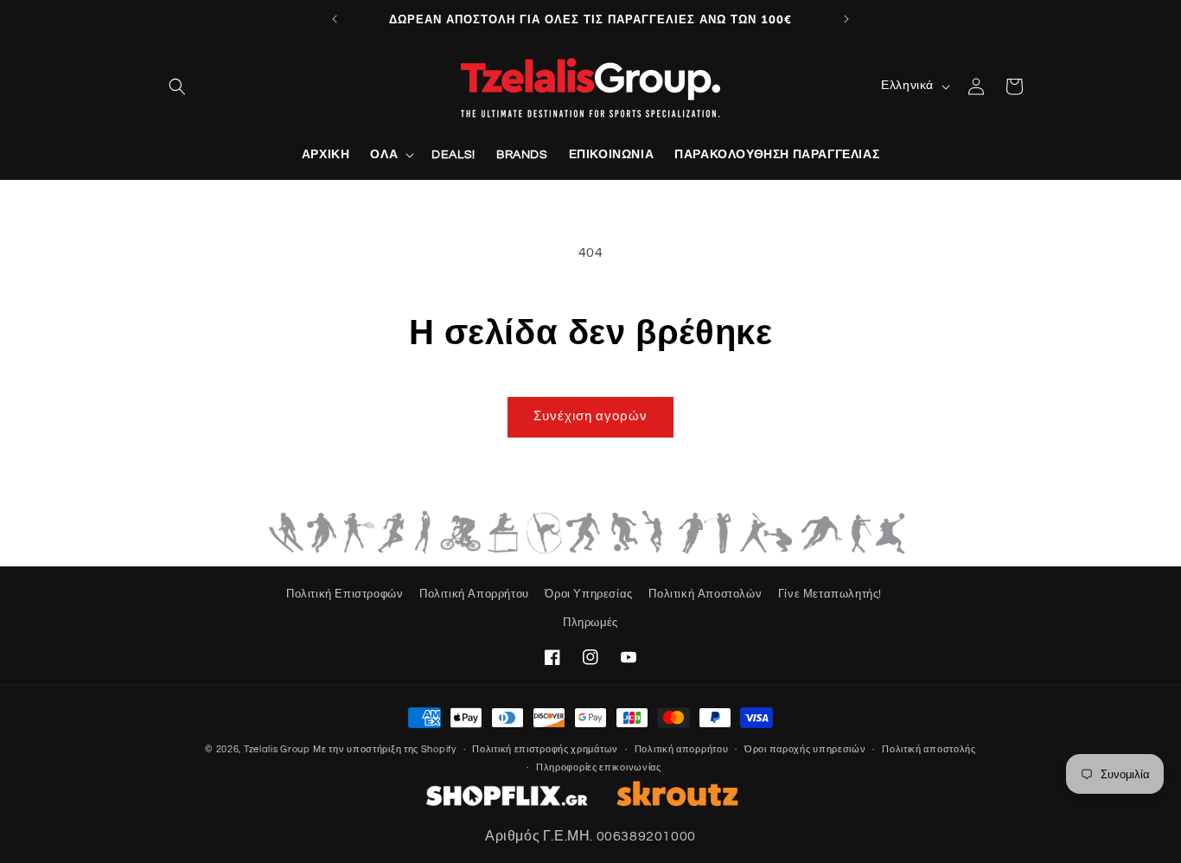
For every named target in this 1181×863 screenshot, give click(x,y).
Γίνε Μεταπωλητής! (830, 594)
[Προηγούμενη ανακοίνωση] (335, 19)
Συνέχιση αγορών (590, 416)
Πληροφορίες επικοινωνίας (598, 766)
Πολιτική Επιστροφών (344, 594)
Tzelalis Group (277, 749)
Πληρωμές (590, 623)
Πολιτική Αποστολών (705, 594)
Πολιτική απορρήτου (682, 748)
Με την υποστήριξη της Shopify (384, 749)
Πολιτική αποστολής (929, 748)
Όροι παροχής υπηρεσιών (804, 748)
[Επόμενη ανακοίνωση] (846, 19)
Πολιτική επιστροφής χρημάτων (545, 748)
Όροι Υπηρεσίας (588, 594)
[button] (177, 86)
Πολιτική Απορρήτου (474, 594)
